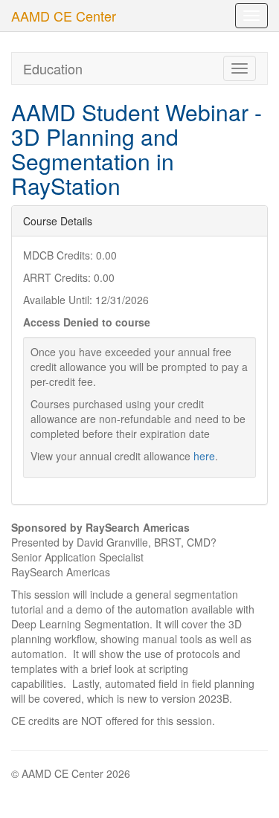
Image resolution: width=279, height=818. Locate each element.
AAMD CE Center (63, 15)
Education (53, 68)
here (204, 455)
